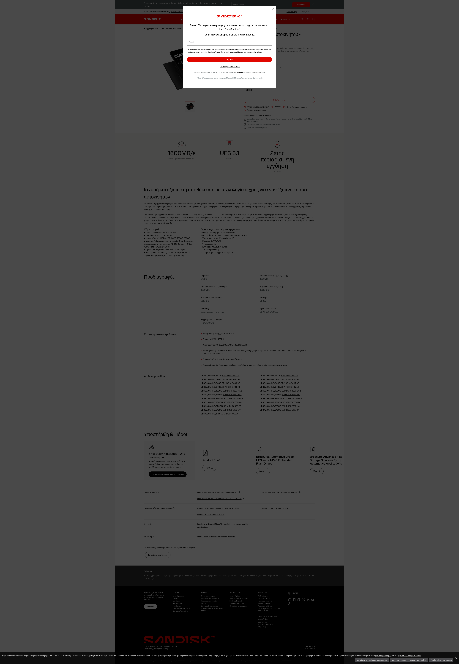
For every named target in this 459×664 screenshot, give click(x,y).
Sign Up (229, 59)
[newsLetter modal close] (272, 10)
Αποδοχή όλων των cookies (441, 660)
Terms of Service (254, 72)
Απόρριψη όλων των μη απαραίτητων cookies (409, 660)
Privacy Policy (239, 72)
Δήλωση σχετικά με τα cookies (409, 655)
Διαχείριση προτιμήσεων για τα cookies (372, 660)
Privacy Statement (222, 52)
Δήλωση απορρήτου (383, 655)
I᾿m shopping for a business (230, 67)
